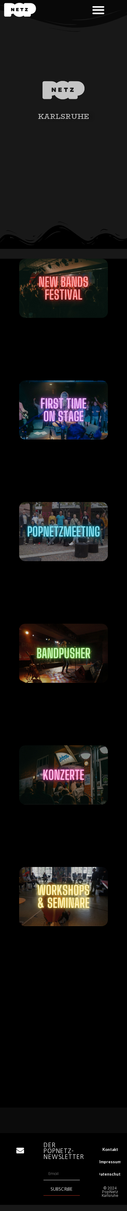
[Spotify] (20, 1196)
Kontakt (110, 1149)
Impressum (110, 1161)
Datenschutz (110, 1174)
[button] (98, 9)
